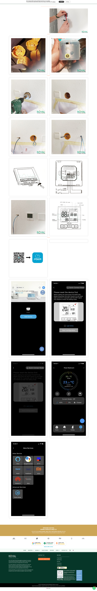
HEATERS (30, 550)
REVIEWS (52, 550)
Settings (67, 1)
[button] (36, 543)
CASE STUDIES (45, 550)
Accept (61, 1)
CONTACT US (64, 550)
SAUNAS (37, 550)
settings (54, 1)
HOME (24, 550)
